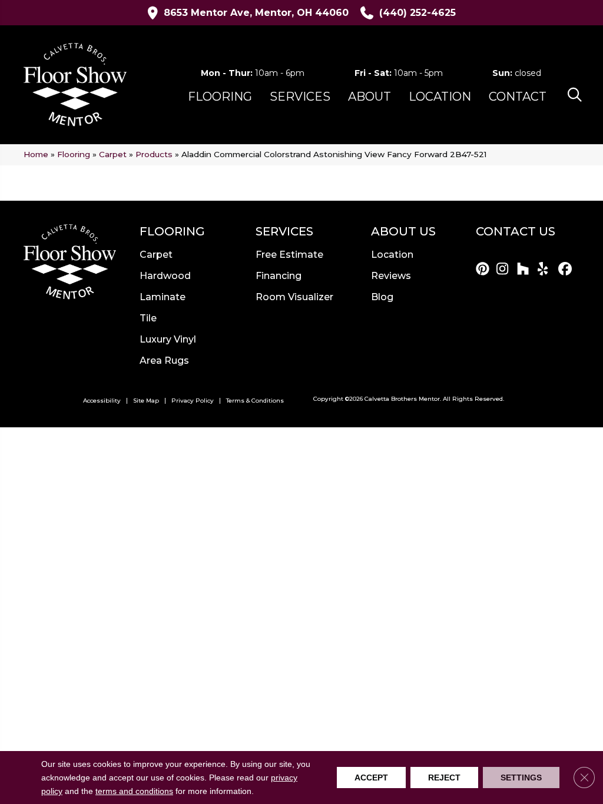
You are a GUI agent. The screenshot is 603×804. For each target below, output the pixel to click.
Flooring (73, 154)
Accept (371, 777)
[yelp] (546, 269)
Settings (521, 777)
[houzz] (525, 269)
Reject (444, 777)
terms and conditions (134, 791)
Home (36, 154)
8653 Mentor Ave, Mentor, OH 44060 (256, 12)
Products (154, 154)
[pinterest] (484, 269)
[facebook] (566, 269)
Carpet (113, 154)
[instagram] (504, 269)
